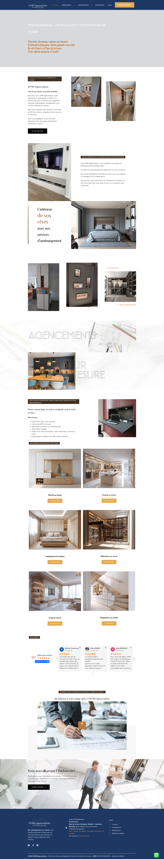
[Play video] (82, 725)
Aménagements (83, 5)
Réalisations (99, 5)
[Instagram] (33, 845)
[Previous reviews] (57, 658)
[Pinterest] (37, 845)
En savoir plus (55, 501)
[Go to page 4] (98, 673)
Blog (110, 5)
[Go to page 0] (92, 673)
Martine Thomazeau (72, 648)
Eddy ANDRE (95, 648)
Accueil (55, 5)
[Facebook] (29, 845)
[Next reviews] (133, 658)
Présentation (66, 5)
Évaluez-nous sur (41, 661)
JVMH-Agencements (44, 655)
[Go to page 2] (95, 673)
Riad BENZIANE (121, 648)
